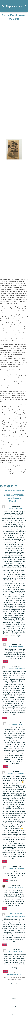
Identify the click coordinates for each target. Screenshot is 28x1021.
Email (14, 1006)
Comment (14, 983)
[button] (26, 6)
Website (14, 1014)
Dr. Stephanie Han (11, 6)
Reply (5, 639)
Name (14, 998)
